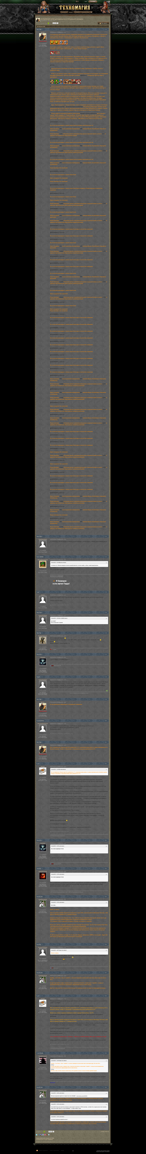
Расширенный (108, 2)
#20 (106, 1087)
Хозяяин (54, 649)
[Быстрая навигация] (91, 12)
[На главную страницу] (74, 7)
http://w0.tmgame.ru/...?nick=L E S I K (59, 835)
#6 (106, 632)
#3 (106, 556)
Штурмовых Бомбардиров (79, 926)
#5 (106, 612)
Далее (54, 23)
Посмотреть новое (85, 12)
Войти (86, 1)
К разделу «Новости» (105, 1131)
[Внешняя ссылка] (52, 42)
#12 (106, 763)
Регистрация (92, 1)
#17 (106, 972)
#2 (106, 536)
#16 (106, 944)
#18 (106, 995)
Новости (53, 1141)
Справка (62, 1150)
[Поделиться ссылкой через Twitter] (36, 1134)
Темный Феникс (57, 665)
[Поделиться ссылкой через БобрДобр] (47, 1134)
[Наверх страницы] (73, 1151)
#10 (106, 720)
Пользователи (64, 12)
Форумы (71, 12)
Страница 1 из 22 (43, 23)
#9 (106, 699)
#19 (106, 1053)
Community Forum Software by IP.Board (103, 1150)
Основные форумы (45, 1141)
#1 (106, 29)
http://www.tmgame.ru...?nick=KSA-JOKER (56, 575)
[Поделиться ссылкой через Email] (48, 1134)
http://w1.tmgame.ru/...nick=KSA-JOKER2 (56, 576)
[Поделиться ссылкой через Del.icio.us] (41, 1134)
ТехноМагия (77, 12)
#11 (106, 742)
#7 (106, 654)
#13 (106, 840)
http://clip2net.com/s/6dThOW (86, 1006)
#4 (106, 592)
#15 (106, 896)
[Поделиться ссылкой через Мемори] (45, 1134)
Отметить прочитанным (54, 1150)
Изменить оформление (43, 1150)
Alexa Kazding (56, 967)
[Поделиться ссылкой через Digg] (39, 1134)
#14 (106, 868)
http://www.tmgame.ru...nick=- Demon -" (59, 891)
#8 (106, 676)
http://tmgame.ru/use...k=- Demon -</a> (77, 891)
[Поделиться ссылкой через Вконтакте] (43, 1134)
